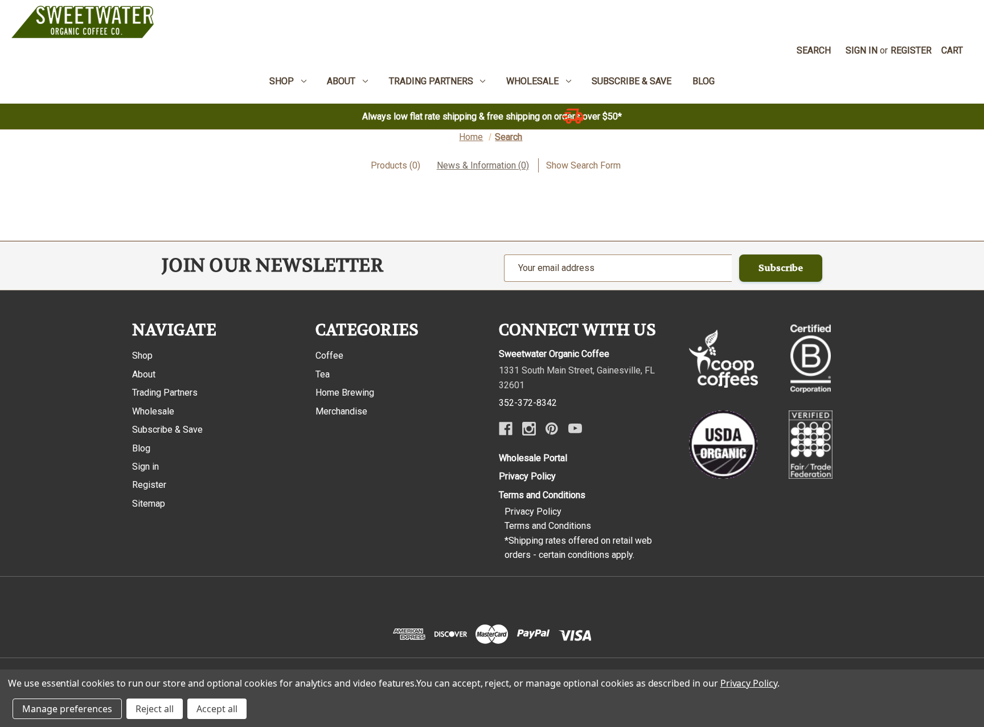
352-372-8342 (528, 402)
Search (814, 50)
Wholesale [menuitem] (532, 81)
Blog (141, 448)
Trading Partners (165, 392)
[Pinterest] (552, 429)
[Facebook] (505, 429)
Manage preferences (67, 709)
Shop (142, 355)
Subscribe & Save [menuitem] (631, 81)
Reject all (155, 709)
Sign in (862, 50)
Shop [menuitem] (281, 81)
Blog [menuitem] (703, 81)
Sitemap (148, 503)
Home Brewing (344, 392)
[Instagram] (529, 429)
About (143, 374)
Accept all (216, 709)
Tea (322, 374)
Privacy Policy (527, 476)
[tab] (395, 165)
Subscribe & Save (167, 429)
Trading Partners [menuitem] (431, 81)
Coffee (329, 355)
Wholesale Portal (533, 458)
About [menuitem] (341, 81)
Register (911, 50)
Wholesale (153, 411)
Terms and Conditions (542, 495)
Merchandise (341, 411)
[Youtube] (575, 429)
